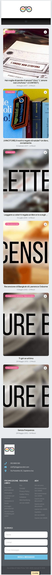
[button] (26, 21)
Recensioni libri (12, 224)
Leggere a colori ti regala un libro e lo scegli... (26, 214)
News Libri (11, 32)
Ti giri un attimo (26, 358)
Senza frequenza (26, 430)
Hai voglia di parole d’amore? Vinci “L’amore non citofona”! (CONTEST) (26, 81)
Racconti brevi (12, 368)
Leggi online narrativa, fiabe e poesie (20, 296)
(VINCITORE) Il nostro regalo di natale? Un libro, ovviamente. (26, 141)
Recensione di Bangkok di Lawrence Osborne (26, 286)
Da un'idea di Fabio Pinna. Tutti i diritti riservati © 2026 (26, 568)
